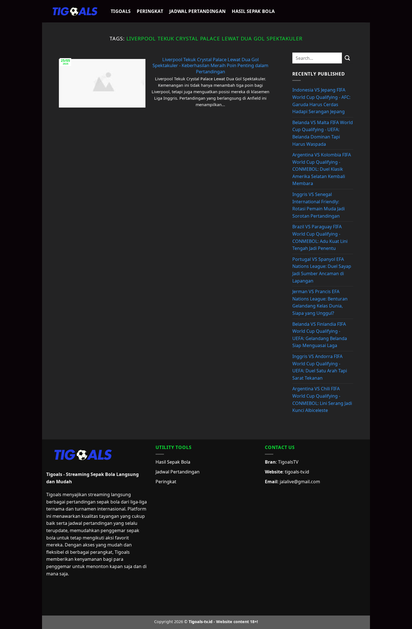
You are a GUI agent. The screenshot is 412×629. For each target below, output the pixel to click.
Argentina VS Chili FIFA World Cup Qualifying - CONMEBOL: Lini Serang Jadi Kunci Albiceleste (322, 399)
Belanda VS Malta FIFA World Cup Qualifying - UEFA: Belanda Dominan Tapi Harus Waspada (322, 133)
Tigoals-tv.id (200, 621)
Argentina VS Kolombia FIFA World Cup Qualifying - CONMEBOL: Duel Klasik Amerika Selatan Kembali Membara (321, 169)
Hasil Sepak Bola (253, 11)
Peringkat (150, 11)
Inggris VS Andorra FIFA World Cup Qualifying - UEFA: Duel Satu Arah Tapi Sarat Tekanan (319, 367)
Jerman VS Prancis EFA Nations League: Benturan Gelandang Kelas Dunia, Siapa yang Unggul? (320, 302)
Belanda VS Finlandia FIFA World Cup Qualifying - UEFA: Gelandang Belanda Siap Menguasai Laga (319, 335)
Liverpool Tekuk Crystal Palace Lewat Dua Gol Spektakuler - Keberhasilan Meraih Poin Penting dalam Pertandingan (210, 65)
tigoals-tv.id (297, 472)
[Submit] (347, 58)
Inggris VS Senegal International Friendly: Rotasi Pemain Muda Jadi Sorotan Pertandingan (318, 205)
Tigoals (121, 11)
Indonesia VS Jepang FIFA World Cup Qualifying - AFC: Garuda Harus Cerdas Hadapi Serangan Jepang (321, 101)
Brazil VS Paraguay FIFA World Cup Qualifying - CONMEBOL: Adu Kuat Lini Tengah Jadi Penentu (320, 237)
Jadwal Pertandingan (197, 11)
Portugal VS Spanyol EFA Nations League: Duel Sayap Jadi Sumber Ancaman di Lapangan (321, 270)
